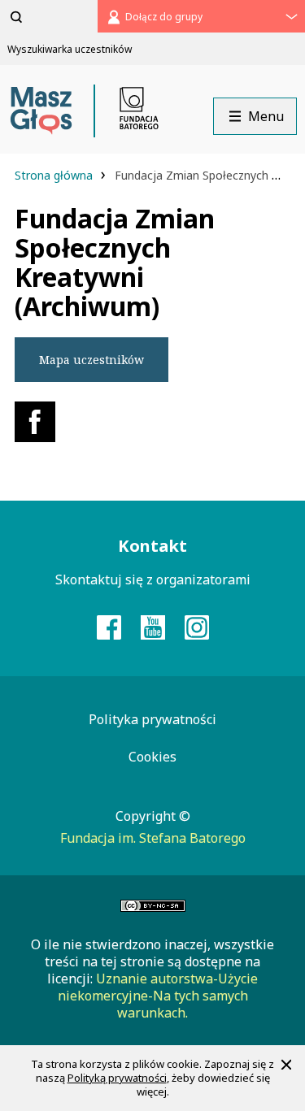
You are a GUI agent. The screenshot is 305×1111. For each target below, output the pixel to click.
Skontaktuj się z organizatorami (153, 579)
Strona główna (55, 175)
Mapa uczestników (91, 359)
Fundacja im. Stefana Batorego (153, 838)
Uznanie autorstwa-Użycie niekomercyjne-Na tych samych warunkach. (158, 996)
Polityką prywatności (117, 1077)
